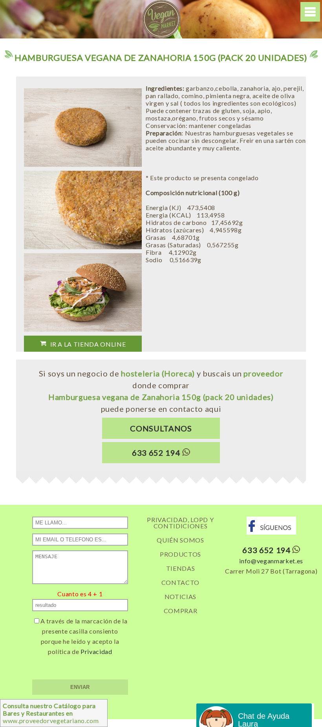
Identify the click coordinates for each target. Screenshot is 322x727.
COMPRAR (181, 610)
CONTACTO (180, 582)
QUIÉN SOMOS (180, 540)
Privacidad (96, 651)
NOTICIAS (180, 596)
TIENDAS (180, 568)
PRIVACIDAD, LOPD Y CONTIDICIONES (180, 523)
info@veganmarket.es (271, 560)
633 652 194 (156, 452)
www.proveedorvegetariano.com (51, 713)
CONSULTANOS (161, 428)
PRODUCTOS (180, 554)
